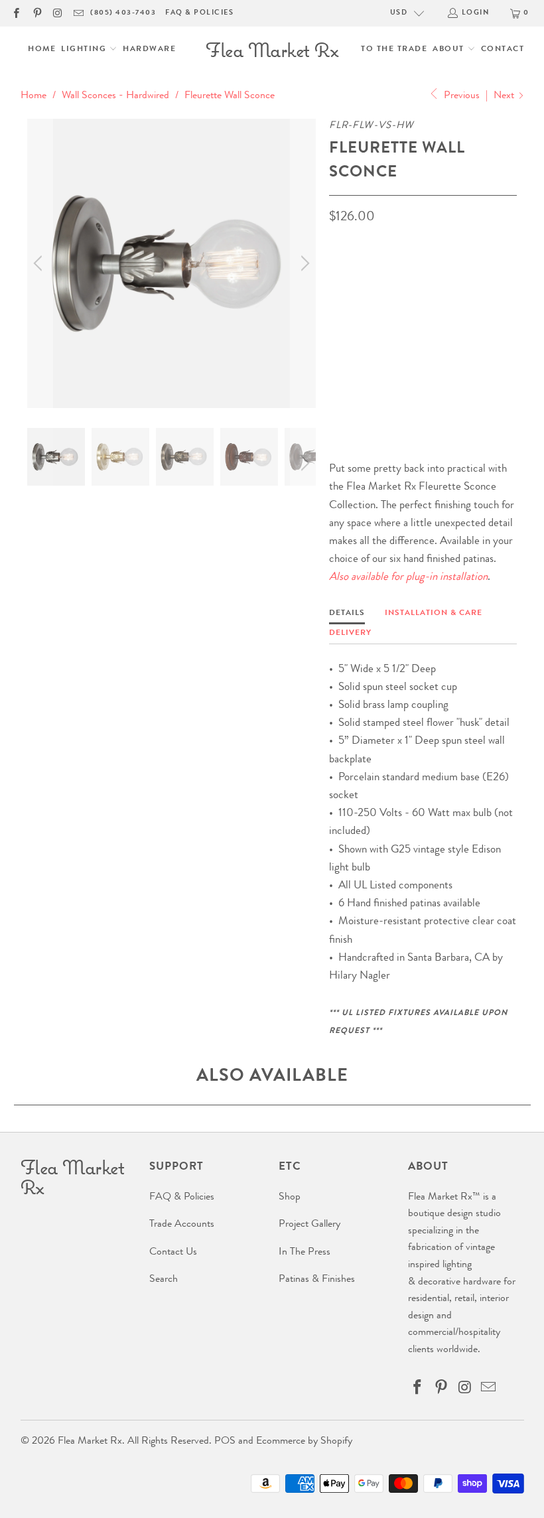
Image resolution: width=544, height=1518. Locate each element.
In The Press (304, 1252)
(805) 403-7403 (123, 13)
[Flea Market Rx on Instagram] (57, 13)
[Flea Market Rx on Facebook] (15, 13)
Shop (290, 1197)
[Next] (303, 263)
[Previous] (40, 263)
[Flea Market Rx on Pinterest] (36, 13)
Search (163, 1280)
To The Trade (394, 50)
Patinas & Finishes (317, 1280)
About (450, 50)
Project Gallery (309, 1224)
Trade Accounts (181, 1224)
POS (225, 1441)
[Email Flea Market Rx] (78, 13)
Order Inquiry (382, 368)
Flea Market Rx (90, 1441)
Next (505, 96)
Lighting (85, 50)
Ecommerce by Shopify (304, 1441)
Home (42, 50)
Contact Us (173, 1252)
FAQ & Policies (199, 13)
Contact (503, 50)
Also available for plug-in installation (408, 577)
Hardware (149, 50)
